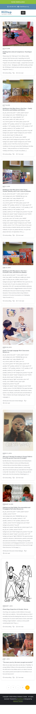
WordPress (20, 699)
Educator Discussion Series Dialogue (13, 400)
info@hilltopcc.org (24, 6)
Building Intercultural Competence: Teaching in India (17, 52)
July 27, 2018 (6, 48)
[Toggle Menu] (23, 13)
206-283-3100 (12, 6)
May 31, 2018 (6, 186)
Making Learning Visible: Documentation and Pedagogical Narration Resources (16, 508)
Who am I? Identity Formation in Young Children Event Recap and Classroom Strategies (17, 457)
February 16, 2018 (8, 504)
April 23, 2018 (6, 267)
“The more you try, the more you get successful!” (18, 662)
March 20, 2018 (7, 347)
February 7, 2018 (7, 606)
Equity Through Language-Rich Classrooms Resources (16, 351)
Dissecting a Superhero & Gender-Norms (15, 609)
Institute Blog (7, 73)
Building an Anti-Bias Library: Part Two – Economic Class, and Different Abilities (15, 271)
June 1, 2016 (6, 659)
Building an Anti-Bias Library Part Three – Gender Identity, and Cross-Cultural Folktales (17, 190)
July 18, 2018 (6, 105)
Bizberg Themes (18, 701)
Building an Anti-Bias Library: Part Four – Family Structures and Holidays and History (17, 109)
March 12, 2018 (7, 453)
